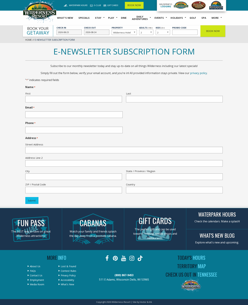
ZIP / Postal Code (35, 184)
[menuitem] (65, 18)
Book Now (134, 5)
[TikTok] (140, 258)
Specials (84, 17)
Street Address (34, 144)
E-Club (97, 5)
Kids (160, 29)
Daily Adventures (140, 18)
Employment (37, 280)
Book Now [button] (213, 31)
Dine (124, 17)
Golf (193, 17)
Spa (203, 17)
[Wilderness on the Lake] (216, 5)
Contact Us (36, 275)
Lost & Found (68, 266)
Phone (30, 123)
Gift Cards (112, 5)
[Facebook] (107, 258)
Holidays (177, 17)
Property (117, 27)
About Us (35, 266)
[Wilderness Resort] (181, 5)
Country (130, 184)
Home (28, 39)
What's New (65, 17)
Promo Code (179, 27)
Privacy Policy (68, 275)
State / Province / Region (140, 171)
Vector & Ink (146, 301)
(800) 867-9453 (124, 275)
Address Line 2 (34, 157)
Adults (146, 29)
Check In (61, 27)
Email (29, 107)
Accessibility (67, 280)
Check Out (90, 27)
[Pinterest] (115, 258)
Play (111, 17)
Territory (191, 266)
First (28, 93)
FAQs (33, 270)
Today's (191, 257)
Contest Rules (68, 270)
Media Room (37, 284)
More (215, 17)
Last (128, 93)
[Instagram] (132, 258)
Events (159, 17)
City (27, 171)
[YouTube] (124, 258)
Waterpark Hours (77, 5)
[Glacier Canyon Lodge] (198, 5)
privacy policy (198, 73)
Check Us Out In (191, 274)
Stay (98, 17)
